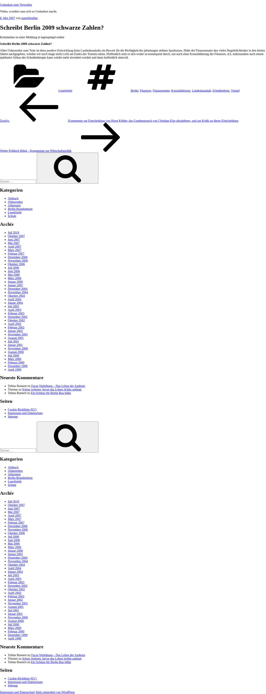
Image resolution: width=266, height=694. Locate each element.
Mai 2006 (14, 274)
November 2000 (18, 348)
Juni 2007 (14, 239)
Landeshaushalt (201, 90)
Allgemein (14, 205)
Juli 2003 (13, 306)
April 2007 (14, 246)
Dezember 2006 (17, 257)
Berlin (134, 90)
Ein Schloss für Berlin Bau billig (51, 393)
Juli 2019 (13, 232)
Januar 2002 (15, 331)
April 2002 (14, 324)
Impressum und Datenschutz (25, 413)
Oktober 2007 (16, 236)
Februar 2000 (16, 362)
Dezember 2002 (17, 317)
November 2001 (18, 334)
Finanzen (145, 90)
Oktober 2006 (16, 264)
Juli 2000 (13, 355)
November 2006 (18, 260)
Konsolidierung (180, 90)
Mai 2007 (14, 243)
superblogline (29, 18)
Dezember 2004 (17, 288)
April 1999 (14, 369)
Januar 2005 (15, 285)
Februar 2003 (16, 313)
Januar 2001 (15, 345)
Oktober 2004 (16, 295)
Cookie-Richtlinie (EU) (22, 409)
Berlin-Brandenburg (20, 209)
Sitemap (13, 416)
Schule (12, 216)
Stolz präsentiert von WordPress (55, 692)
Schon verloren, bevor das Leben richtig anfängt (51, 389)
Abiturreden (15, 202)
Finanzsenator (161, 90)
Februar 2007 (16, 253)
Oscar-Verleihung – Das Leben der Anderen (58, 386)
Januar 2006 (15, 281)
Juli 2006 (13, 267)
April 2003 (14, 309)
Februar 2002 (16, 327)
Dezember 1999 (17, 366)
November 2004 (18, 292)
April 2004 (14, 299)
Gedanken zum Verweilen (16, 4)
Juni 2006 (14, 271)
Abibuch (13, 198)
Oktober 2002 (16, 320)
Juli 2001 (13, 341)
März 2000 (14, 359)
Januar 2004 (15, 302)
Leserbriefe (65, 90)
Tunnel (235, 90)
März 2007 (14, 250)
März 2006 (14, 278)
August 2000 (16, 352)
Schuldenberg (220, 90)
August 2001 (16, 338)
